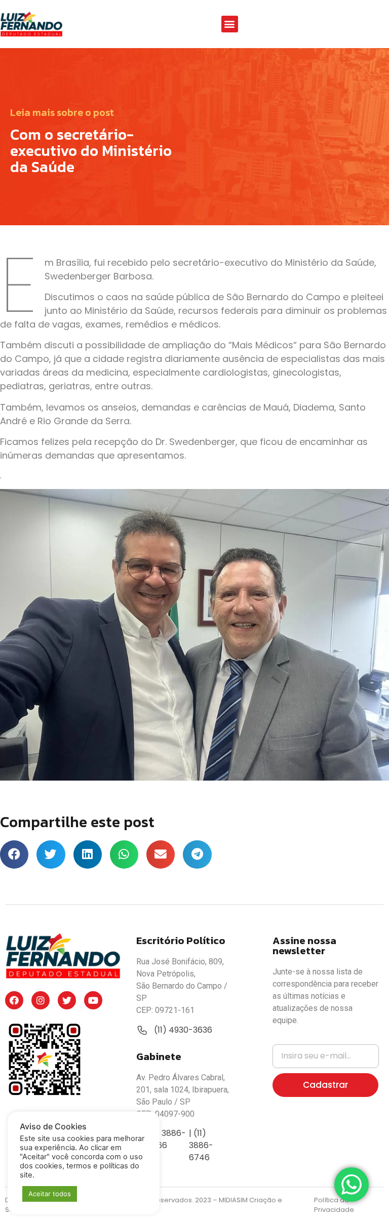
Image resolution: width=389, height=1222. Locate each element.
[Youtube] (93, 1000)
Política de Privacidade (334, 1205)
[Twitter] (67, 1000)
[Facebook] (14, 1000)
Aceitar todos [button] (49, 1194)
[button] (229, 24)
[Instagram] (40, 1000)
